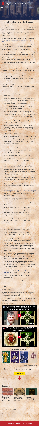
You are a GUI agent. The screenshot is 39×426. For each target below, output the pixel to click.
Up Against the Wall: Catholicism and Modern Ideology (6, 397)
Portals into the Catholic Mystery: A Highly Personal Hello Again (19, 397)
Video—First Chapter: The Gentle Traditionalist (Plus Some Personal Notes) (31, 397)
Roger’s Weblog (13, 409)
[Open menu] (2, 8)
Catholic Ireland (15, 46)
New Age (9, 415)
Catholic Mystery (4, 415)
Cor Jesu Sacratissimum (15, 3)
